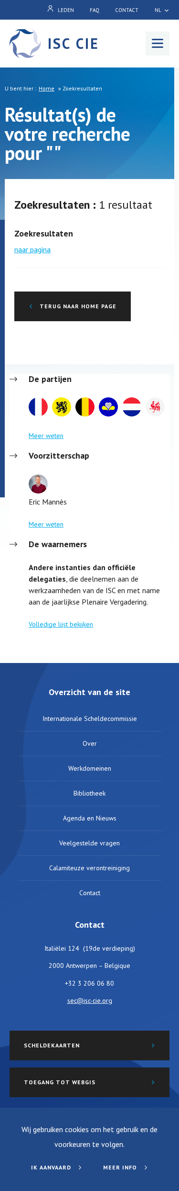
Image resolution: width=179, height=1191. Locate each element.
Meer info (121, 1167)
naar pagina (32, 249)
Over (90, 743)
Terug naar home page (77, 306)
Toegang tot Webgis (59, 1082)
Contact (126, 10)
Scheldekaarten (52, 1045)
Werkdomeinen (89, 768)
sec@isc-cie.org (89, 1000)
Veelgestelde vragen (89, 843)
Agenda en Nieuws (89, 818)
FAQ (94, 10)
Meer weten (46, 435)
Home (46, 88)
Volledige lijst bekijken (61, 624)
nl (158, 10)
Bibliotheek (89, 793)
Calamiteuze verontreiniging (89, 868)
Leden (66, 10)
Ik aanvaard (52, 1167)
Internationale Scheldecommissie (89, 718)
